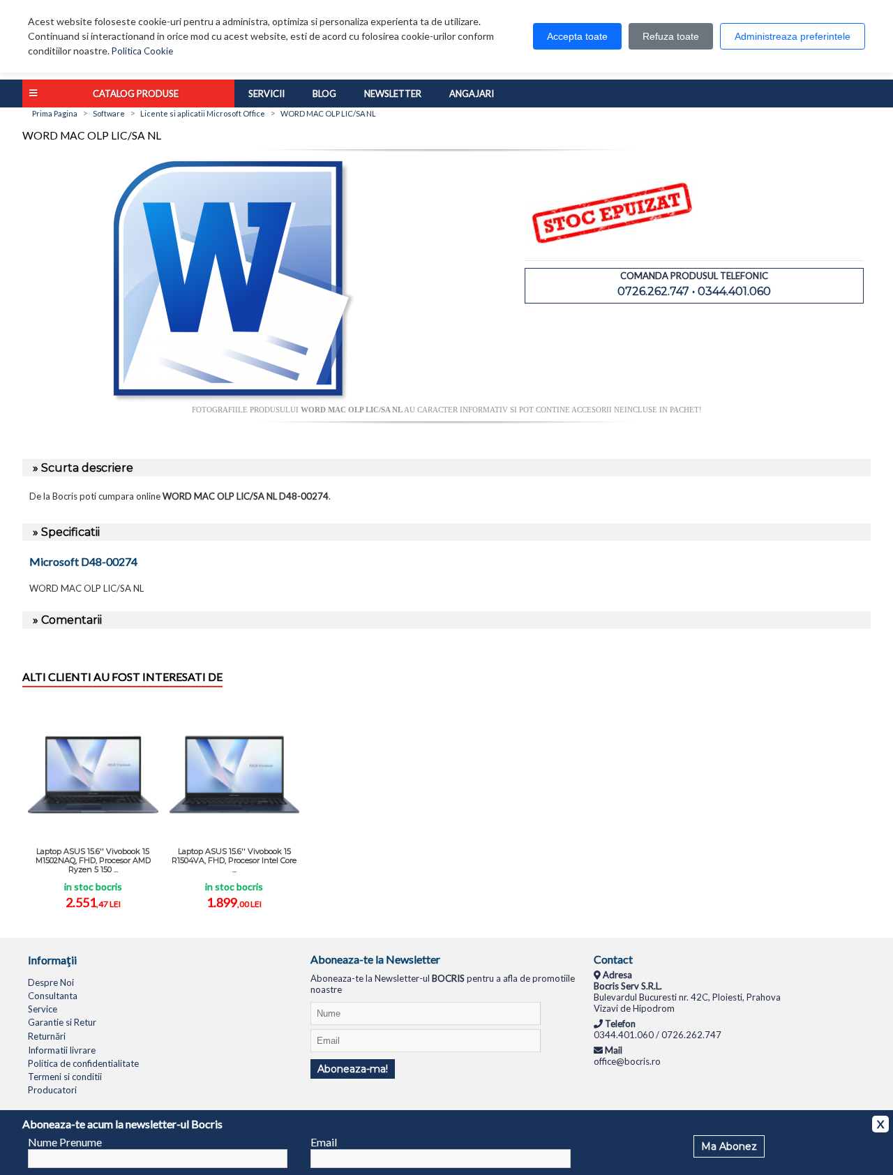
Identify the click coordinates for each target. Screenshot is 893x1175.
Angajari (471, 93)
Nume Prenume (65, 1141)
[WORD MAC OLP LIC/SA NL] (234, 399)
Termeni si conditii (65, 1076)
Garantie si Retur (62, 1022)
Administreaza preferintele (792, 36)
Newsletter (392, 93)
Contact (613, 959)
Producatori (52, 1089)
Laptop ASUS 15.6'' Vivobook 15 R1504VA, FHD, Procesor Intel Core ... (234, 860)
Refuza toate (671, 36)
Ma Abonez (729, 1146)
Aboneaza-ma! (352, 1069)
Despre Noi (51, 982)
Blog (324, 93)
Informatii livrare (62, 1050)
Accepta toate (577, 36)
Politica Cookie (142, 51)
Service (42, 1009)
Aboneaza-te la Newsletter (375, 959)
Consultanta (52, 995)
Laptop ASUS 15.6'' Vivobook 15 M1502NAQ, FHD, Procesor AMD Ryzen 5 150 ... (93, 860)
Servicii (266, 93)
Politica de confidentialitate (83, 1063)
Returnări (47, 1036)
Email (323, 1141)
